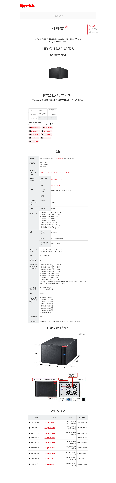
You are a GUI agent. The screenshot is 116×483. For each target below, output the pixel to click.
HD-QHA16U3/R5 (50, 453)
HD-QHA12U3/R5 (50, 459)
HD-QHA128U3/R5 (50, 422)
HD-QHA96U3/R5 (50, 428)
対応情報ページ (59, 158)
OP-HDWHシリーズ (57, 180)
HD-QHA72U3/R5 (50, 438)
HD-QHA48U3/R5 (50, 442)
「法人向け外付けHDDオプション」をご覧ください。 (54, 172)
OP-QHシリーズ (55, 185)
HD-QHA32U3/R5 (50, 448)
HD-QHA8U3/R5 (49, 464)
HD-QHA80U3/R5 (50, 433)
